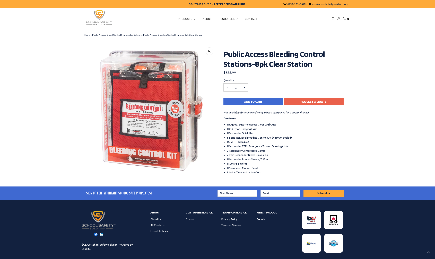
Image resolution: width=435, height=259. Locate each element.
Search (261, 219)
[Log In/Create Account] (338, 18)
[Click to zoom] (209, 51)
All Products (157, 225)
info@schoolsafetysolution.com (329, 4)
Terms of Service (231, 225)
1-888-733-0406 (296, 4)
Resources (227, 19)
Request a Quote (314, 101)
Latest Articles (159, 231)
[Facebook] (95, 235)
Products (185, 19)
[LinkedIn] (101, 235)
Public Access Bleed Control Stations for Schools (117, 34)
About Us (155, 219)
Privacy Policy (229, 219)
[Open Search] (333, 18)
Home (87, 34)
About (207, 19)
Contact (251, 19)
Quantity (228, 80)
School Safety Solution (104, 244)
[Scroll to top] (428, 252)
